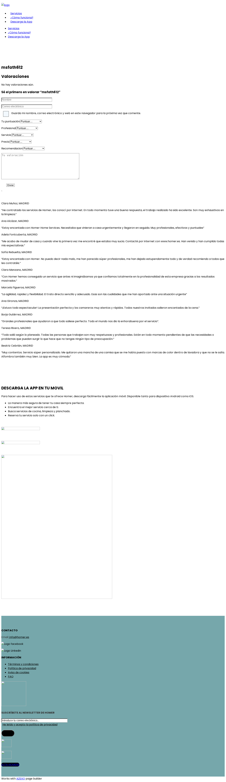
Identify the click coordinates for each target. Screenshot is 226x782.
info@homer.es (19, 637)
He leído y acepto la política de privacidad (29, 724)
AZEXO (20, 779)
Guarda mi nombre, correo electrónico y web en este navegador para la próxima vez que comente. (76, 113)
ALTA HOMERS (10, 765)
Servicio (6, 135)
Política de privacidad (22, 668)
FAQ (10, 676)
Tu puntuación (10, 121)
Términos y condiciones (23, 664)
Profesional (8, 128)
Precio (5, 142)
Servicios (16, 13)
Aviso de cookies (18, 672)
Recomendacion (12, 148)
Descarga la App (21, 22)
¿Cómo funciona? (21, 17)
